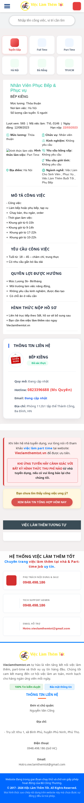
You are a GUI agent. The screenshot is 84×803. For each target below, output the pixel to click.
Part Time (33, 154)
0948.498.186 (34, 582)
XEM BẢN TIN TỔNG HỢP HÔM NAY (42, 502)
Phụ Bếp (47, 182)
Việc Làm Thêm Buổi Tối (58, 178)
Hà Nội (32, 108)
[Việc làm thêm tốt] (42, 656)
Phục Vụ (68, 174)
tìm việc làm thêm (32, 320)
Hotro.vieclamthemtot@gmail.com (46, 628)
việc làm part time (38, 448)
